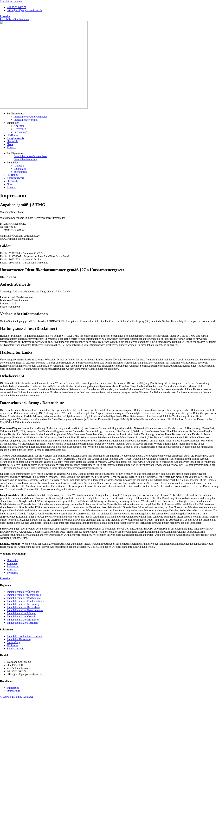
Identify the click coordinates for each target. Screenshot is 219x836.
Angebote (19, 125)
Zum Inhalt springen (11, 1)
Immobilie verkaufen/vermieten (30, 116)
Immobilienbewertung (25, 119)
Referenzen (20, 128)
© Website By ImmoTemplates (16, 696)
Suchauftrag (20, 132)
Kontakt (11, 147)
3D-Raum (12, 135)
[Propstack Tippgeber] (68, 834)
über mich (12, 141)
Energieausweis (15, 138)
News (10, 144)
